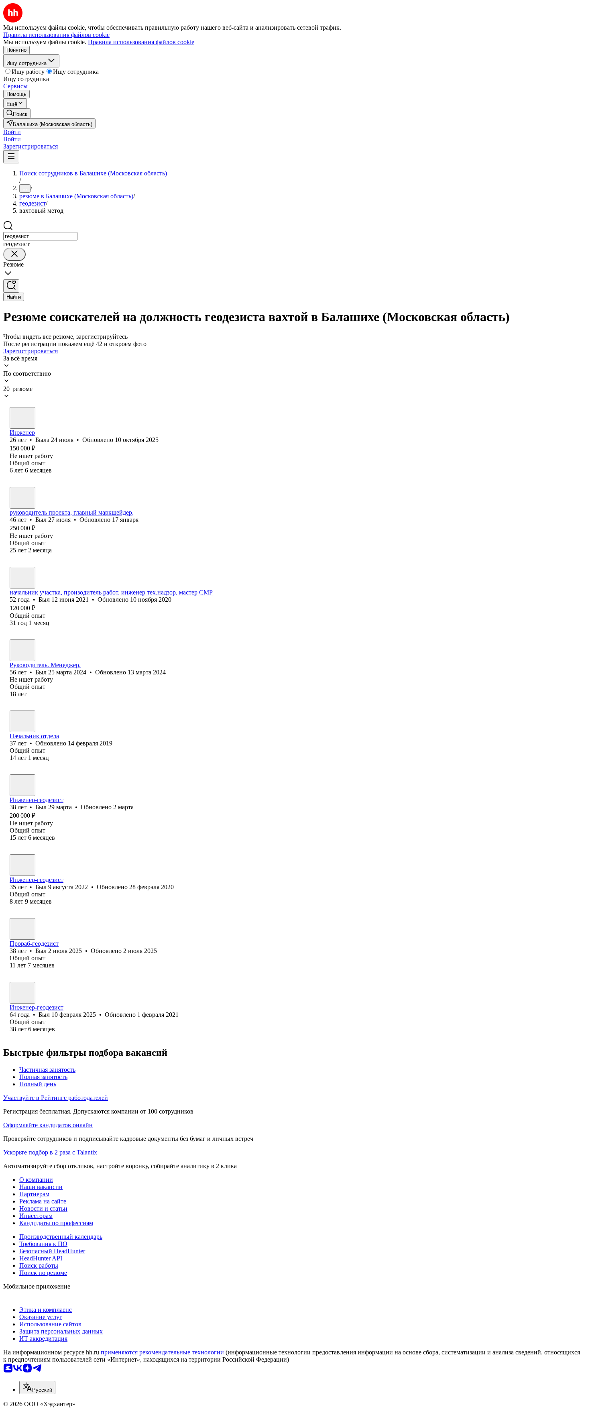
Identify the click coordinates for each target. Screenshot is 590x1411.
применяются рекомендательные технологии (162, 1352)
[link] (17, 113)
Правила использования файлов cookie (141, 42)
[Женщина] (22, 418)
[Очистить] (14, 254)
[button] (12, 131)
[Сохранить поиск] (11, 286)
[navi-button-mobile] (11, 156)
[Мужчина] (22, 498)
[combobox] (40, 236)
